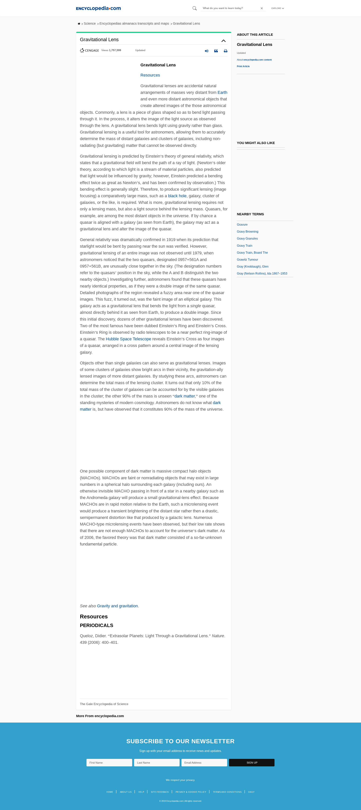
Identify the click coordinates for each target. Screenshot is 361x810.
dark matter (184, 396)
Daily (251, 792)
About (254, 59)
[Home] (98, 8)
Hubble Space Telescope (128, 339)
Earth (222, 92)
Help (141, 792)
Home (109, 792)
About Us (126, 792)
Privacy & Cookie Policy (191, 792)
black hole (177, 195)
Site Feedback (160, 792)
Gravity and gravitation (117, 606)
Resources (150, 75)
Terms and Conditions (227, 792)
